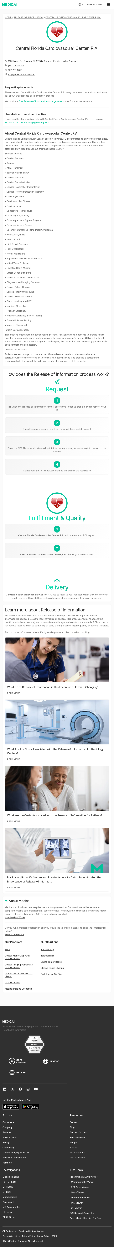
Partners (7, 1162)
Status (73, 1147)
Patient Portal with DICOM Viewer (19, 975)
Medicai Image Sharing (52, 968)
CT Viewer (76, 1207)
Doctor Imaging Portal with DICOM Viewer (19, 966)
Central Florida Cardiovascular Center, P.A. (73, 17)
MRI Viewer (77, 1202)
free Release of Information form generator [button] (41, 101)
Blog (72, 1127)
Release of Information (28, 17)
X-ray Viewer (77, 1192)
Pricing (6, 1142)
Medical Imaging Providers (16, 1152)
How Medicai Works (15, 917)
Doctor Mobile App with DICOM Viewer (17, 957)
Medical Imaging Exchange (18, 988)
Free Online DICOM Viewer (83, 1176)
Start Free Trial (94, 4)
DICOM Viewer (12, 982)
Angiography (9, 1202)
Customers (8, 1122)
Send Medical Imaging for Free (85, 1218)
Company (7, 1127)
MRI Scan (8, 1186)
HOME (8, 17)
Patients (7, 1132)
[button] (81, 4)
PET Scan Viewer (80, 1187)
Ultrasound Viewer (80, 1197)
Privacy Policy (28, 1236)
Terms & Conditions (11, 1236)
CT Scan (7, 1192)
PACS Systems (77, 1152)
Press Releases (77, 1137)
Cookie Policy (43, 1236)
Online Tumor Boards (52, 961)
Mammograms (10, 1197)
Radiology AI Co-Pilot (52, 974)
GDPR (54, 1236)
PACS (7, 949)
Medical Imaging (11, 1176)
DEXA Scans (9, 1217)
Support (74, 1142)
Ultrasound (8, 1212)
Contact (74, 1122)
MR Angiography (11, 1207)
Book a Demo (10, 1137)
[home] (9, 4)
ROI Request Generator (82, 1213)
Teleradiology (47, 949)
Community (8, 1147)
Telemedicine (47, 955)
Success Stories (78, 1132)
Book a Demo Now (14, 934)
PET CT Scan (9, 1181)
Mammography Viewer (82, 1182)
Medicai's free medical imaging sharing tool (27, 122)
